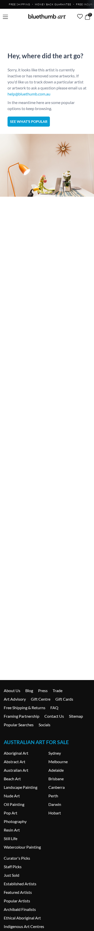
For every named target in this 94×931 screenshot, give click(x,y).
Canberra (56, 787)
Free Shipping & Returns (24, 707)
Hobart (54, 812)
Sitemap (76, 716)
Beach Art (12, 778)
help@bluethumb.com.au (29, 93)
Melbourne (58, 761)
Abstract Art (14, 761)
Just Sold (11, 875)
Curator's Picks (17, 858)
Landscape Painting (20, 787)
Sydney (54, 753)
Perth (53, 795)
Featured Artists (18, 892)
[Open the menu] (5, 17)
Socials (44, 724)
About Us (12, 690)
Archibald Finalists (20, 909)
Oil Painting (14, 804)
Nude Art (12, 795)
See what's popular (28, 121)
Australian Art (16, 770)
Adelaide (56, 770)
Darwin (54, 804)
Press (43, 690)
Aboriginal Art (16, 753)
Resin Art (12, 829)
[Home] (47, 16)
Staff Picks (13, 866)
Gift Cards (64, 699)
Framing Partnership (21, 716)
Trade (57, 690)
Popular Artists (17, 900)
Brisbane (56, 778)
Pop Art (10, 812)
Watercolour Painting (22, 847)
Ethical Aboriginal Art (22, 917)
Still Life (10, 838)
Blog (29, 690)
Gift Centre (40, 699)
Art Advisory (15, 699)
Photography (15, 821)
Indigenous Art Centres (24, 926)
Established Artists (20, 883)
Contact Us (54, 716)
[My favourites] (80, 16)
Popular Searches (19, 724)
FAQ (54, 707)
